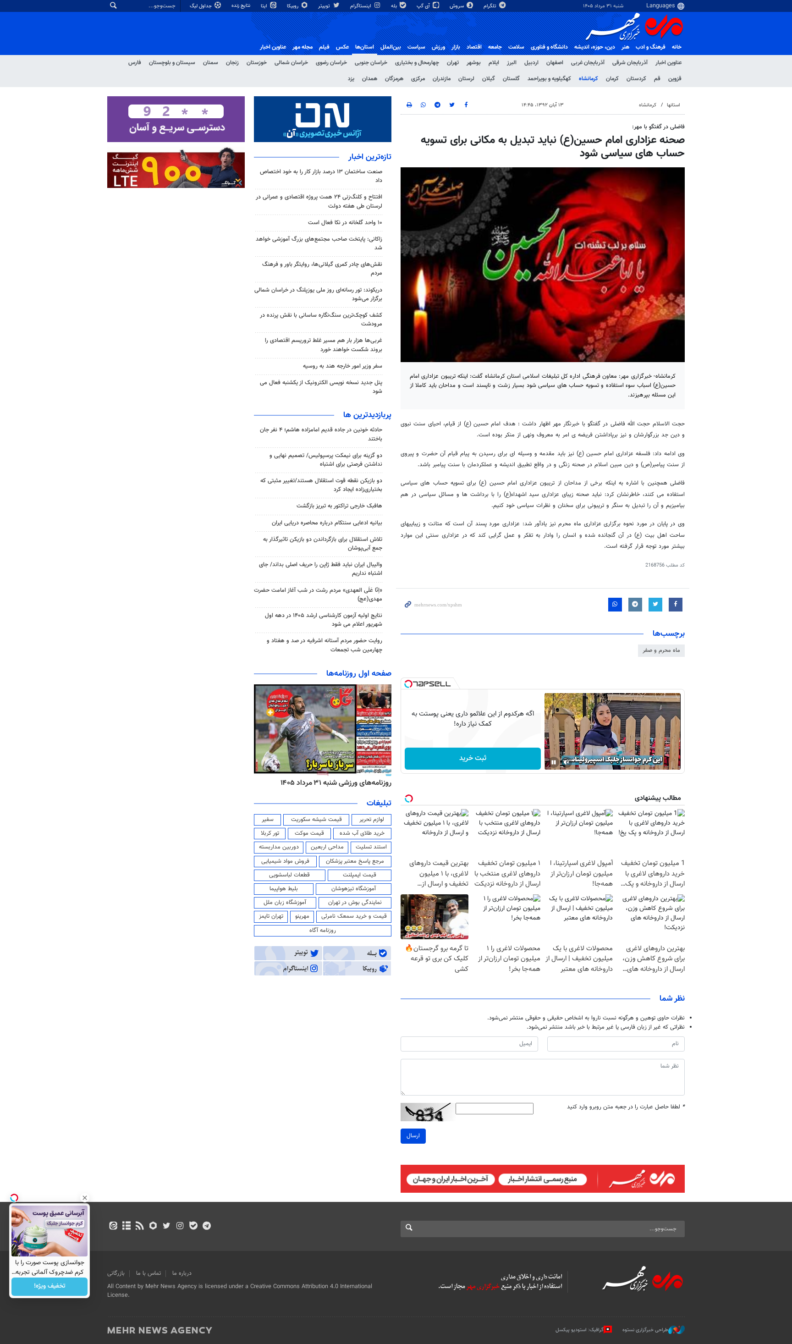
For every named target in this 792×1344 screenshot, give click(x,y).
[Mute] (566, 762)
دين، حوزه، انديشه (594, 47)
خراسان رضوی (331, 62)
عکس (342, 47)
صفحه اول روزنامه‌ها (358, 674)
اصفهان (554, 62)
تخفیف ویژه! (50, 1287)
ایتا (265, 6)
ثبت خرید (472, 758)
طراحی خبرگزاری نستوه (645, 1330)
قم (657, 78)
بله (394, 6)
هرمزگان (394, 78)
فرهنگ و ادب (651, 47)
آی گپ (424, 6)
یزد (351, 78)
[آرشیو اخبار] (126, 1226)
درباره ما (182, 1273)
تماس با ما (148, 1273)
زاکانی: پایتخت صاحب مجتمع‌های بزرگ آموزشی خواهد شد (319, 244)
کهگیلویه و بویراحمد (549, 78)
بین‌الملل (390, 47)
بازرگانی (116, 1273)
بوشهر (474, 62)
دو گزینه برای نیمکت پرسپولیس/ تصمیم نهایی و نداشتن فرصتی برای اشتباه (326, 460)
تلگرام (491, 6)
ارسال (413, 1135)
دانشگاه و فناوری (549, 47)
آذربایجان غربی (588, 62)
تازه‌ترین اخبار (369, 157)
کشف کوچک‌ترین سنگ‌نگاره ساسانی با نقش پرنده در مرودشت (321, 320)
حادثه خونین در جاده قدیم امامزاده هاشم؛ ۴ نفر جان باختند (321, 434)
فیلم (324, 47)
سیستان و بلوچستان (172, 62)
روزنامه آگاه (322, 930)
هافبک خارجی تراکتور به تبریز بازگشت (339, 506)
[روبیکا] (153, 1226)
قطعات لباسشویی (289, 875)
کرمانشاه (588, 78)
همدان (369, 78)
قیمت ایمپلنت (359, 875)
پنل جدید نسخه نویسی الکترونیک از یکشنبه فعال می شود (321, 387)
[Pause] (553, 762)
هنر (625, 47)
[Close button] (84, 1197)
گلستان (511, 78)
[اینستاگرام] (180, 1226)
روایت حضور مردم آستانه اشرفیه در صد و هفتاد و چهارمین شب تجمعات (324, 645)
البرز (512, 62)
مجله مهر (302, 47)
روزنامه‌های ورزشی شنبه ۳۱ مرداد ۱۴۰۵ (335, 782)
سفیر (268, 819)
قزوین (675, 78)
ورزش (438, 47)
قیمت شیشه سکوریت (316, 819)
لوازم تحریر (371, 819)
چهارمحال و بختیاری (417, 62)
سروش (457, 6)
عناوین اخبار (668, 62)
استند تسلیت (371, 847)
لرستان (466, 78)
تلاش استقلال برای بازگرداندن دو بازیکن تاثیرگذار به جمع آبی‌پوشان (322, 544)
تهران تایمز (271, 916)
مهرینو (302, 916)
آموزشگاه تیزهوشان (353, 888)
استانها (673, 105)
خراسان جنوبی (371, 62)
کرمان (612, 78)
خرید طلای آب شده (362, 833)
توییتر (324, 6)
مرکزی (418, 78)
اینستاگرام (361, 6)
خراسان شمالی (291, 62)
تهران (453, 62)
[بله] (193, 1226)
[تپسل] (408, 684)
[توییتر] (166, 1226)
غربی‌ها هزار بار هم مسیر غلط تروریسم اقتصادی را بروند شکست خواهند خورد (323, 345)
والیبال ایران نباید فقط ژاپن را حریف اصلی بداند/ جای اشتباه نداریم (320, 569)
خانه (677, 47)
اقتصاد (474, 47)
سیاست (416, 47)
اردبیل (531, 62)
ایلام (494, 62)
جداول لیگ (201, 6)
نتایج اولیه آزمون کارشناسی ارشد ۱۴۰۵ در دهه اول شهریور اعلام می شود (323, 620)
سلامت (516, 47)
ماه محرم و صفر (661, 650)
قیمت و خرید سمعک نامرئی (354, 916)
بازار (455, 47)
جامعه (495, 47)
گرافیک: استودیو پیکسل (580, 1330)
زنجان (232, 62)
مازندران (442, 78)
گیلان (488, 78)
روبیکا (293, 6)
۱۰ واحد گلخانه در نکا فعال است (345, 222)
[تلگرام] (206, 1226)
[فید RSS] (139, 1226)
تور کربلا (270, 833)
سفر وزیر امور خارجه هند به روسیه (342, 366)
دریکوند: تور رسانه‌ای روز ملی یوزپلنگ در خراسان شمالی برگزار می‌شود (318, 294)
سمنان (210, 62)
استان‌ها (364, 47)
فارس (134, 62)
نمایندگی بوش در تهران (355, 902)
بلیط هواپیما (284, 888)
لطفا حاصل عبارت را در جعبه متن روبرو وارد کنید (626, 1107)
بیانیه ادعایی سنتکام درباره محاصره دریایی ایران (327, 523)
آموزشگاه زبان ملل (285, 902)
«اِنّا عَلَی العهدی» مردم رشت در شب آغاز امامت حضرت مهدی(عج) (318, 595)
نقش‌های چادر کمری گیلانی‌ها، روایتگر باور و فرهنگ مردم (322, 269)
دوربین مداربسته (279, 847)
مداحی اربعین (327, 847)
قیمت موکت (309, 833)
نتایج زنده (241, 6)
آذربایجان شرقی (630, 62)
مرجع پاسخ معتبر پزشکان (355, 861)
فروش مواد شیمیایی (285, 861)
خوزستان (257, 62)
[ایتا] (113, 1226)
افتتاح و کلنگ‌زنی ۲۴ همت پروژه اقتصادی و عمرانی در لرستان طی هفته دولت (319, 201)
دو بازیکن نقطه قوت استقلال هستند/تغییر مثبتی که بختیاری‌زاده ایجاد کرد (321, 485)
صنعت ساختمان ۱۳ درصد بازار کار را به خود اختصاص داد (321, 176)
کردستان (636, 78)
